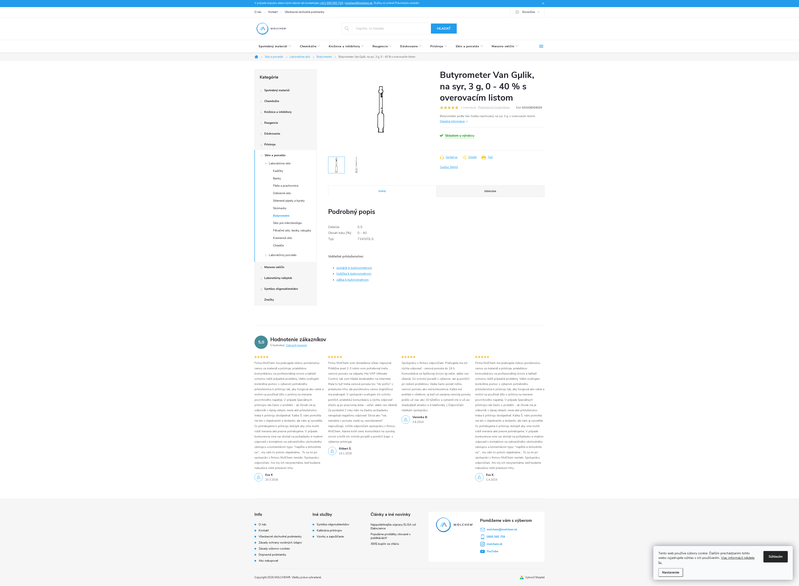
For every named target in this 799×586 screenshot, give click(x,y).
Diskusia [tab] (490, 191)
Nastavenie (670, 572)
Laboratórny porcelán (283, 255)
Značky (269, 300)
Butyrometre (281, 216)
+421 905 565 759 (331, 3)
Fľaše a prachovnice (285, 186)
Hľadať (444, 28)
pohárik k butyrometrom (354, 268)
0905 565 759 (496, 537)
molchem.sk (494, 544)
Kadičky (278, 171)
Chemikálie (271, 101)
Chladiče (278, 245)
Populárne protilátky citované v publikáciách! (391, 536)
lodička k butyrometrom (353, 273)
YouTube (492, 551)
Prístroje (269, 144)
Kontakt (273, 12)
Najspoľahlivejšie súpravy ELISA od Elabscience (393, 526)
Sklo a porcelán (275, 155)
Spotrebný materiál (277, 90)
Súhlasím (776, 556)
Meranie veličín (274, 267)
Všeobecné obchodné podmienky (304, 12)
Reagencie (271, 123)
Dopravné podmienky (272, 555)
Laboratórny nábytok (278, 278)
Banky (277, 178)
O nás (257, 12)
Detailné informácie (452, 121)
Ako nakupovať (268, 561)
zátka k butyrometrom (352, 279)
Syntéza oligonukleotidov (281, 289)
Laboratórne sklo (280, 163)
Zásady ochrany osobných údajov (280, 543)
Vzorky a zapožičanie (330, 536)
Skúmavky (279, 208)
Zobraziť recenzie (296, 345)
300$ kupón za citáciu (385, 544)
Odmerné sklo (282, 193)
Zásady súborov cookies (274, 549)
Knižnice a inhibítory (278, 112)
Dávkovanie (272, 134)
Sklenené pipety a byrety (289, 201)
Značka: (449, 167)
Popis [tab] (382, 191)
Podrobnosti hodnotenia (493, 107)
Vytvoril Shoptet (535, 577)
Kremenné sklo (282, 238)
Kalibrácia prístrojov (329, 530)
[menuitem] (275, 46)
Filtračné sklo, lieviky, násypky (292, 230)
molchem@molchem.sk (358, 3)
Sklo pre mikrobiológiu (287, 223)
